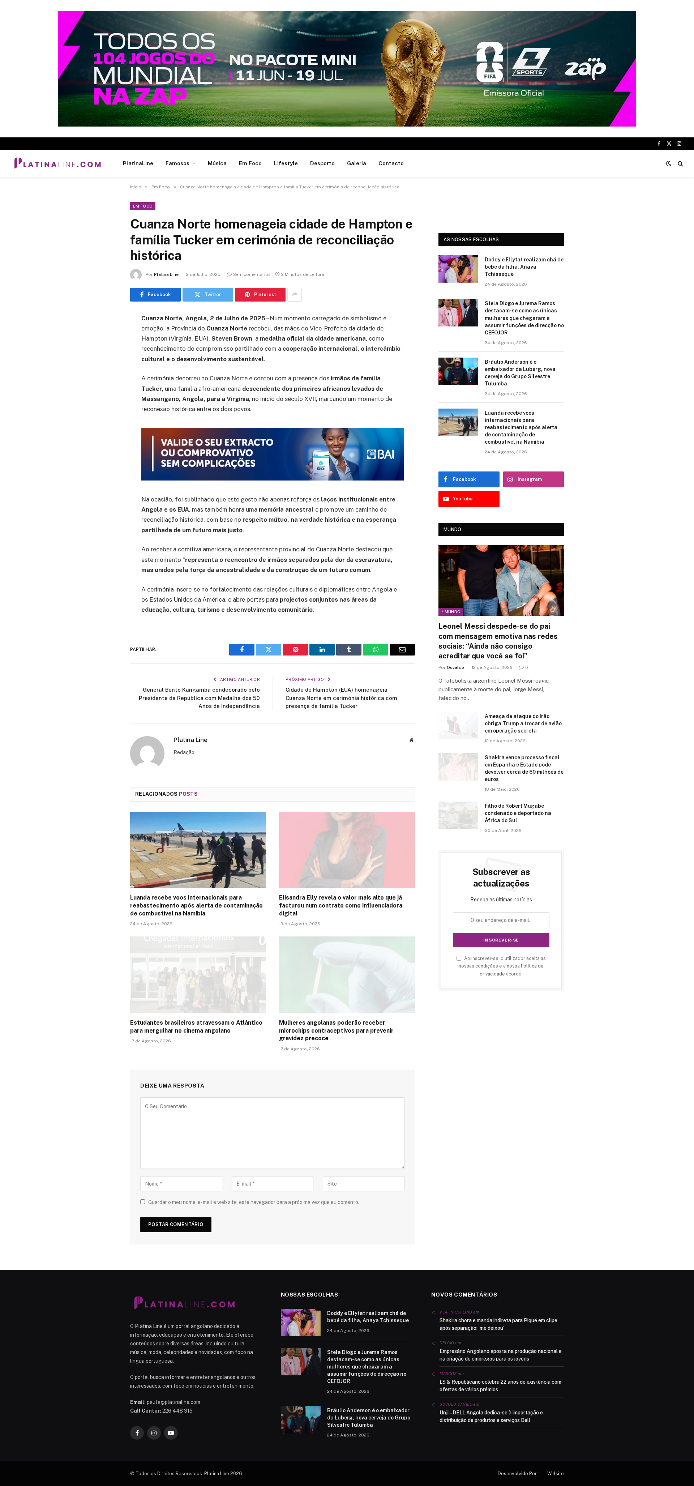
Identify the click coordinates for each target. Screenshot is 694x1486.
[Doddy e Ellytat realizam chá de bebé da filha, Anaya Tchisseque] (458, 269)
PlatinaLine (138, 163)
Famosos (177, 163)
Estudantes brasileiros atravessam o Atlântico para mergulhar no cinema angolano (196, 1026)
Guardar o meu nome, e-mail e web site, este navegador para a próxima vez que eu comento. (253, 1202)
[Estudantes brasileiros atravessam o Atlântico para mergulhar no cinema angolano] (198, 974)
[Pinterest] (105, 392)
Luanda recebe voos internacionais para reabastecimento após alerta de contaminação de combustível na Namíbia (196, 905)
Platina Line (166, 274)
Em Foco (250, 163)
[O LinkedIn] (105, 374)
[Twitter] (105, 355)
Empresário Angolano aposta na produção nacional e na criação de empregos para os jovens (501, 1355)
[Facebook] (105, 337)
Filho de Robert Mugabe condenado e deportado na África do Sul (518, 813)
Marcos (448, 1373)
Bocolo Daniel (456, 1404)
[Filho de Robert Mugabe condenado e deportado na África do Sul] (458, 815)
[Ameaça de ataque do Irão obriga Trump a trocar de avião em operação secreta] (458, 725)
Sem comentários (252, 274)
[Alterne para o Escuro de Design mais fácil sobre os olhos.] (668, 163)
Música (217, 163)
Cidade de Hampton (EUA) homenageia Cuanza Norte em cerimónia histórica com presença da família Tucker (341, 698)
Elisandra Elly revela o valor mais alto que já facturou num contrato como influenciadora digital (340, 905)
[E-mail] (105, 410)
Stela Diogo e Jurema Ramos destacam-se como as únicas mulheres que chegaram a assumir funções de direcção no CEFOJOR (524, 317)
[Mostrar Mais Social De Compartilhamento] (294, 295)
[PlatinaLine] (57, 163)
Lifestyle (286, 163)
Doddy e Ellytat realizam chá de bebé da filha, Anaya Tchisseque (524, 267)
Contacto (391, 163)
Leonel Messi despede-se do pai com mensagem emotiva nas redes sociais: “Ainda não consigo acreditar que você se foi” (498, 641)
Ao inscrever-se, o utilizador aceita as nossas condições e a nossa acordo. (502, 966)
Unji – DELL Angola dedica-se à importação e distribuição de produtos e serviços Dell (491, 1416)
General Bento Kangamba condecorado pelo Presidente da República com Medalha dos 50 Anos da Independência (199, 698)
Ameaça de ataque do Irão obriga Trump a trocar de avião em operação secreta (523, 723)
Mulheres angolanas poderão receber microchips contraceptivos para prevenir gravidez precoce (336, 1030)
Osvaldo (455, 667)
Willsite (555, 1473)
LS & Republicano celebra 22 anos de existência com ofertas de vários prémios (500, 1385)
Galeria (356, 163)
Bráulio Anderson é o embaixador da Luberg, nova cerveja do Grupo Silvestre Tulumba (520, 373)
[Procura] (679, 163)
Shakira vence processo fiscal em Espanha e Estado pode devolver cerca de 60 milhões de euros (524, 768)
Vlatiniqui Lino (456, 1312)
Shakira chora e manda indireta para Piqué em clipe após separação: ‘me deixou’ (498, 1324)
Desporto (322, 163)
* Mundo (450, 612)
